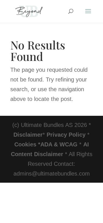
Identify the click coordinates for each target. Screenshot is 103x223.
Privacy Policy (66, 135)
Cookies (25, 144)
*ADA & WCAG (58, 144)
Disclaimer (28, 135)
